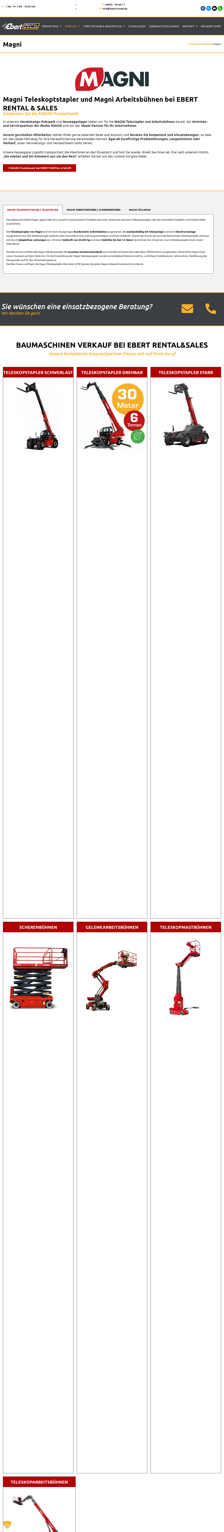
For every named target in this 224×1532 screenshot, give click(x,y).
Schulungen (137, 26)
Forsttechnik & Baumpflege (102, 26)
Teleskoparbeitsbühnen (39, 1482)
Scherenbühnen (38, 927)
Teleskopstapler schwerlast (38, 372)
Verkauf (71, 26)
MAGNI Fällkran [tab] (140, 209)
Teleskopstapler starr (186, 372)
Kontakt (188, 26)
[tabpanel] (108, 244)
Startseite (194, 44)
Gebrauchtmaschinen (164, 26)
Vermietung (50, 26)
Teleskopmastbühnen (186, 927)
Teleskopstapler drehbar (112, 372)
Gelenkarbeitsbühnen (112, 927)
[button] (7, 1525)
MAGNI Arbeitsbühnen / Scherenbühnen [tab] (93, 209)
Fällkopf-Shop (211, 26)
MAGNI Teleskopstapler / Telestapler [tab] (32, 209)
